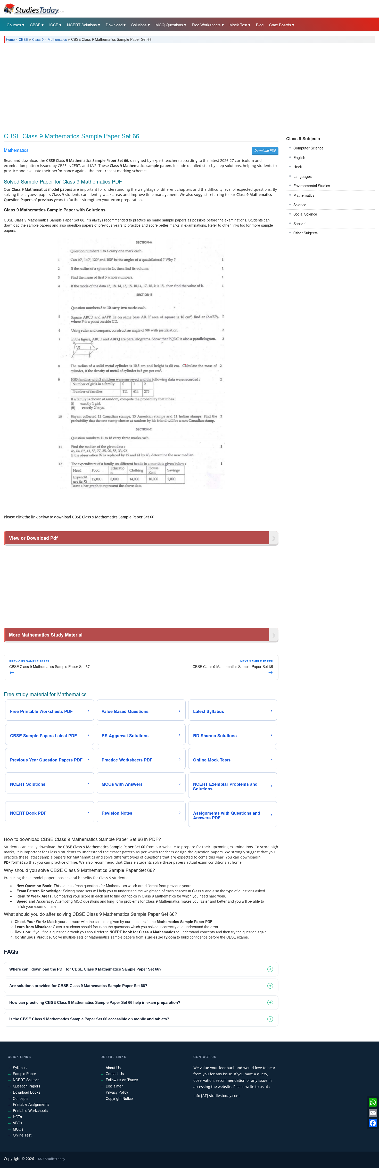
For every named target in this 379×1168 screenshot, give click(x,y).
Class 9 (38, 39)
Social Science (305, 214)
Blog (259, 24)
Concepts (20, 1098)
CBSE (35, 24)
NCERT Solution (26, 1079)
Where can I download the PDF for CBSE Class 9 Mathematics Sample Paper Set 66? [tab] (85, 969)
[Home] (33, 8)
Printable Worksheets (30, 1110)
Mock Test (238, 24)
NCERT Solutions (82, 24)
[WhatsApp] (373, 1102)
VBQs (17, 1122)
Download (114, 24)
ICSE (53, 24)
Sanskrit (300, 223)
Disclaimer (114, 1085)
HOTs (17, 1116)
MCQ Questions (169, 24)
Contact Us (115, 1073)
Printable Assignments (31, 1104)
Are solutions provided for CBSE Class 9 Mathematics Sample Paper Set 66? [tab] (78, 985)
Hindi (297, 166)
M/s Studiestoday (51, 1158)
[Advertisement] (158, 86)
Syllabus (20, 1067)
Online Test (22, 1135)
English (299, 157)
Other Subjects (305, 232)
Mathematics (57, 39)
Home (10, 39)
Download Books (26, 1092)
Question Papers (26, 1085)
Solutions (139, 24)
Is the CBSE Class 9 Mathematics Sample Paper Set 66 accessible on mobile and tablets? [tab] (89, 1019)
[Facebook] (373, 1123)
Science (299, 204)
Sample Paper (24, 1073)
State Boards (280, 24)
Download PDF (265, 150)
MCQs (18, 1129)
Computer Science (308, 147)
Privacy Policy (117, 1092)
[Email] (373, 1113)
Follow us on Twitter (122, 1079)
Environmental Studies (311, 185)
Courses (14, 24)
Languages (302, 176)
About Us (113, 1067)
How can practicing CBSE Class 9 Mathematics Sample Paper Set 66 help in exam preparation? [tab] (94, 1002)
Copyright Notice (119, 1098)
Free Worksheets (206, 24)
